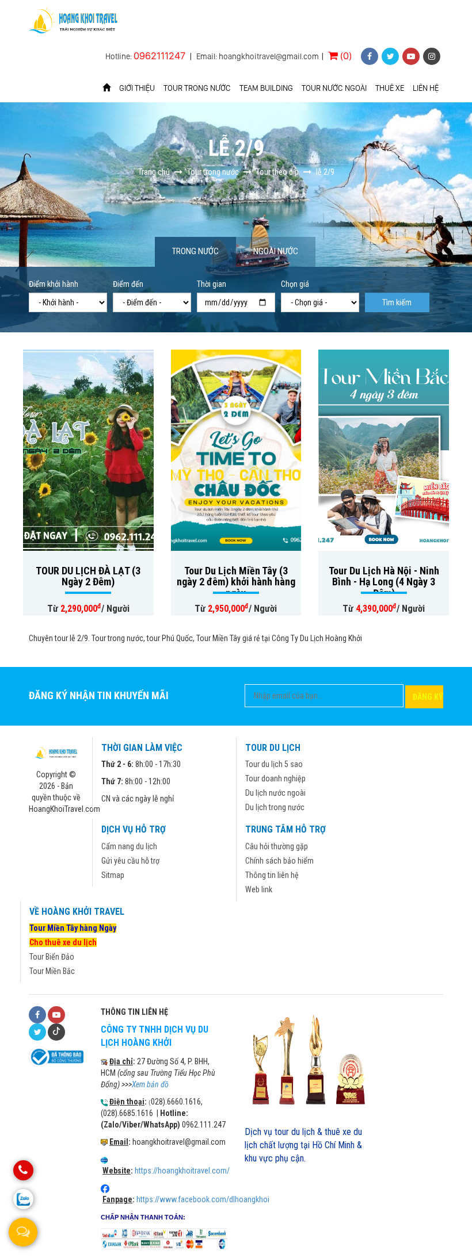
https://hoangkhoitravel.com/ (182, 1170)
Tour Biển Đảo (51, 956)
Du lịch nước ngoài (275, 792)
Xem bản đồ (150, 1084)
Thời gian (211, 284)
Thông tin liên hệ (272, 875)
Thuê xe (389, 88)
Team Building (266, 88)
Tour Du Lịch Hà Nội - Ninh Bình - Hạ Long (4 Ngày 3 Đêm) (384, 582)
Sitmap (112, 875)
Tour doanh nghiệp (275, 778)
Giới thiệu (137, 88)
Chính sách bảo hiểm (279, 860)
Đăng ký (428, 696)
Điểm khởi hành (53, 284)
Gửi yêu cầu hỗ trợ (130, 860)
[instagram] (431, 56)
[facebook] (369, 56)
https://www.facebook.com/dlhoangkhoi (202, 1199)
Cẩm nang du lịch (129, 846)
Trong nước (195, 251)
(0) (345, 55)
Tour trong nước (197, 88)
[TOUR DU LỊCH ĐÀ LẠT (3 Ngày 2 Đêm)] (88, 450)
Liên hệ (426, 88)
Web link (258, 889)
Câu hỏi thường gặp (276, 846)
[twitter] (390, 56)
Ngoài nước (275, 251)
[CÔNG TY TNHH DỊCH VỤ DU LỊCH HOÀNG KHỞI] (74, 21)
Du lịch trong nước (274, 807)
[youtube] (411, 56)
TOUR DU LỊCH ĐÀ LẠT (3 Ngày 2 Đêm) (88, 576)
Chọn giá (295, 284)
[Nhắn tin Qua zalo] (23, 1199)
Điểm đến (128, 284)
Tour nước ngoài (334, 88)
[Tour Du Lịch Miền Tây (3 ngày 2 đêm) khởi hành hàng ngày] (236, 450)
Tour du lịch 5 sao (274, 764)
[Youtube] (56, 1014)
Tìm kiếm (397, 302)
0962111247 (159, 55)
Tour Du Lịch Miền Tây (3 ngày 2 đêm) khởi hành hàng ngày (236, 582)
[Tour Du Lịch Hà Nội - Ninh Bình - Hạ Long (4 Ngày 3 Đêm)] (383, 450)
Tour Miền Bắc (52, 971)
